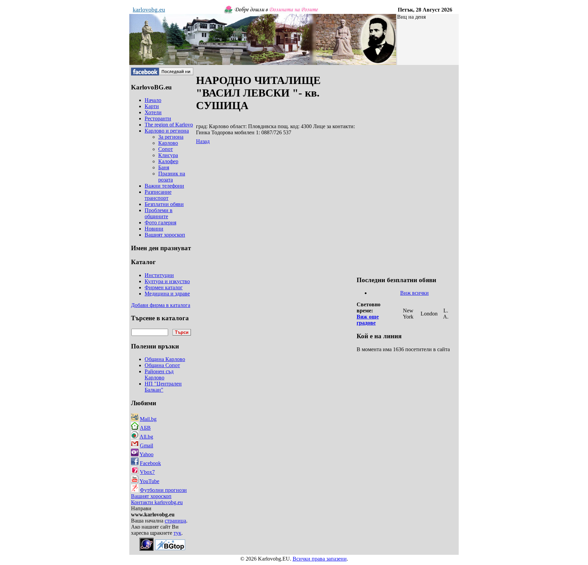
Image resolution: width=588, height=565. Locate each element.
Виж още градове (368, 320)
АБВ (145, 428)
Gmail (146, 445)
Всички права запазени (320, 559)
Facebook (150, 463)
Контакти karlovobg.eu (157, 502)
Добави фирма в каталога (160, 305)
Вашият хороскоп (151, 496)
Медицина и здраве (167, 293)
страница (175, 521)
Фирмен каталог (164, 287)
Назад (203, 141)
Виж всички (414, 293)
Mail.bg (148, 419)
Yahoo (146, 454)
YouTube (149, 481)
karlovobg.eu (149, 9)
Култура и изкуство (167, 281)
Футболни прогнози (163, 490)
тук (177, 533)
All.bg (146, 437)
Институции (159, 275)
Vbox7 (147, 472)
